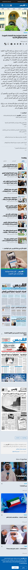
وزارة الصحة (24, 437)
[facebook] (26, 44)
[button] (8, 43)
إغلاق (23, 567)
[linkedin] (20, 44)
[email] (15, 44)
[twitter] (23, 44)
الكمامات (17, 437)
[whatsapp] (18, 44)
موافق (15, 567)
